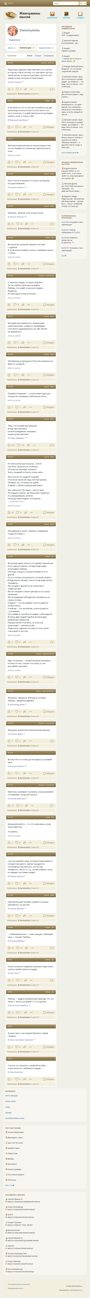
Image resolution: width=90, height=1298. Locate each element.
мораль (38, 654)
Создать (80, 12)
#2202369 (65, 222)
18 (12, 806)
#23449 (10, 276)
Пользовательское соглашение (19, 1284)
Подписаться (14, 40)
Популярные (49, 56)
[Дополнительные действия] (31, 89)
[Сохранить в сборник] (17, 89)
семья (48, 817)
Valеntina (67, 243)
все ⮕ (64, 256)
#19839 (10, 723)
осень (7, 1107)
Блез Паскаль (15, 82)
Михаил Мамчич (17, 187)
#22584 (10, 457)
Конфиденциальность (15, 1288)
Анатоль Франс (16, 734)
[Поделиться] (25, 89)
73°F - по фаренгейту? (70, 35)
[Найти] (81, 3)
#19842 (10, 691)
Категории (52, 12)
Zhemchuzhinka (30, 30)
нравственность (48, 654)
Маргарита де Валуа (19, 120)
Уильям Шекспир (17, 798)
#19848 (10, 654)
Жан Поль (14, 973)
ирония (46, 174)
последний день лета (14, 1118)
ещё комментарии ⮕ (70, 153)
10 (21, 224)
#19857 (10, 524)
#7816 (10, 1026)
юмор (52, 174)
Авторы (66, 12)
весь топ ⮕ (9, 1185)
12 (12, 980)
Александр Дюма (17, 704)
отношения (50, 276)
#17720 (10, 817)
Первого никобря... (69, 51)
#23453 (10, 238)
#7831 (10, 960)
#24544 (10, 139)
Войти (10, 3)
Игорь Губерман (17, 438)
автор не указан (14, 155)
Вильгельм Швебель (19, 1005)
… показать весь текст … (16, 501)
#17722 (10, 753)
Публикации (27, 48)
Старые (38, 56)
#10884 (10, 927)
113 (22, 445)
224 (12, 445)
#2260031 (65, 230)
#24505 (10, 206)
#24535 (10, 174)
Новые (29, 56)
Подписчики (46, 48)
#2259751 (65, 248)
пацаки (8, 1112)
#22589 (10, 387)
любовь (47, 101)
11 (21, 806)
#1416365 (75, 232)
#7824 (10, 992)
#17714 (10, 854)
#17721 (10, 785)
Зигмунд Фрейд (16, 941)
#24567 (10, 101)
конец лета (10, 1101)
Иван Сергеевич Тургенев (21, 1040)
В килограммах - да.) (70, 43)
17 (12, 89)
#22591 (10, 316)
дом (52, 817)
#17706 (10, 895)
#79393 (10, 63)
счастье (43, 63)
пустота (51, 63)
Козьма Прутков (17, 876)
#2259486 (65, 238)
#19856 (10, 556)
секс (52, 101)
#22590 (10, 354)
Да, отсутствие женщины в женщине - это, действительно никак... (72, 188)
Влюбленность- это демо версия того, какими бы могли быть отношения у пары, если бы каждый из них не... (72, 109)
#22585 (10, 419)
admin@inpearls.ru (76, 1290)
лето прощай (11, 1095)
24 (12, 224)
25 (12, 948)
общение (42, 276)
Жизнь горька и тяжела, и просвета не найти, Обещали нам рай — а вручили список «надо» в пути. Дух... (72, 142)
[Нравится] (9, 89)
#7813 (10, 1059)
